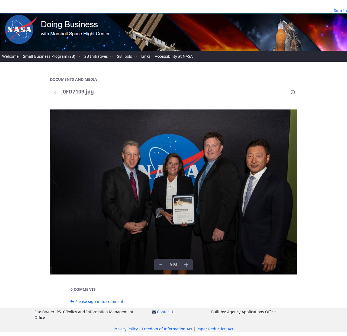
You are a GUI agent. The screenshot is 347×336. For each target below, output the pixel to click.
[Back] (55, 92)
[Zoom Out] (160, 264)
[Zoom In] (186, 264)
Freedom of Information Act (167, 328)
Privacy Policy (126, 328)
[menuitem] (10, 56)
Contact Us (166, 311)
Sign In (340, 10)
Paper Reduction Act (215, 328)
